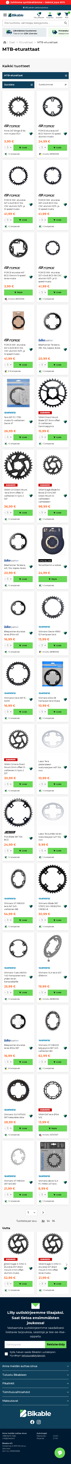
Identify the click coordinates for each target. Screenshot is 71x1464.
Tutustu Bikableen (14, 1374)
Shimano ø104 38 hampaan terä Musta (49, 699)
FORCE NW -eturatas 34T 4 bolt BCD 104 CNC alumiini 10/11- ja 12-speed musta (14, 349)
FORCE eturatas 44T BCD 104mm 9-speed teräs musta (14, 275)
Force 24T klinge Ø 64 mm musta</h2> (14, 132)
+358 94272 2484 (9, 1436)
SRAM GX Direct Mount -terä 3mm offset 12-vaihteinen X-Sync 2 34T (15, 494)
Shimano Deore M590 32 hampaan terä (49, 633)
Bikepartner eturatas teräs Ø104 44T (14, 633)
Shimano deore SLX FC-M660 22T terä (48, 1182)
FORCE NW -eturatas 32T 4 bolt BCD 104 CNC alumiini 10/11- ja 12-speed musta (14, 204)
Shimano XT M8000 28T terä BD (14, 1182)
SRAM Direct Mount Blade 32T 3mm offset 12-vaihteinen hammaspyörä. (49, 422)
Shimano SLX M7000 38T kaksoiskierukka (15, 1116)
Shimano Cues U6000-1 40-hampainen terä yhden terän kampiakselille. (15, 977)
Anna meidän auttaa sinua (19, 1366)
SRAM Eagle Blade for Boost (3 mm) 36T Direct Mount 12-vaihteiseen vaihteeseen (49, 495)
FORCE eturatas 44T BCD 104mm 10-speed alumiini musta (49, 133)
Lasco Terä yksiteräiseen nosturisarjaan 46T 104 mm (49, 766)
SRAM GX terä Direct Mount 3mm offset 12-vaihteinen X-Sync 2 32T (15, 769)
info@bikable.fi (8, 1438)
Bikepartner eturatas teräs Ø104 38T (14, 1046)
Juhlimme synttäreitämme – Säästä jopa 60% (37, 2)
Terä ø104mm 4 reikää (49, 565)
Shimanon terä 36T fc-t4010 (15, 699)
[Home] (5, 42)
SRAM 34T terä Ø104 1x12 (48, 1116)
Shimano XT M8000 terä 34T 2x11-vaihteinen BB (14, 906)
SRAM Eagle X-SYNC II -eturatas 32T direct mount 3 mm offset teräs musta (50, 1268)
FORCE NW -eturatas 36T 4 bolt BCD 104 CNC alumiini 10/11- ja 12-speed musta (49, 204)
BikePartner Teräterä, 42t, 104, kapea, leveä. (15, 566)
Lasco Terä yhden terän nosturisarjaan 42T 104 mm (49, 837)
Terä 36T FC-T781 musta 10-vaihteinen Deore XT (14, 420)
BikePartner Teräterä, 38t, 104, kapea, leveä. (49, 346)
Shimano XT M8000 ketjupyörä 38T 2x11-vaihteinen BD (48, 1048)
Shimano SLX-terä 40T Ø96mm (49, 974)
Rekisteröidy (56, 1344)
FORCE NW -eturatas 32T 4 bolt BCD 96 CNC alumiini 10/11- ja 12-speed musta (50, 277)
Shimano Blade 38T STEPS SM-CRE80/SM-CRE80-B (49, 906)
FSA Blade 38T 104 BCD (13, 838)
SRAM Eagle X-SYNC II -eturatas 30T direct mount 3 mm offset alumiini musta (15, 1268)
